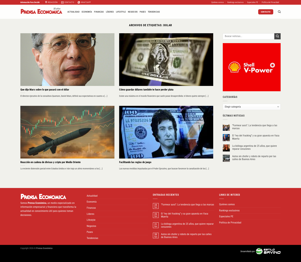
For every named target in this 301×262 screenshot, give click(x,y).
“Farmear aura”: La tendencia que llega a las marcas (254, 127)
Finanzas (99, 12)
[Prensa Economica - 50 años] (41, 12)
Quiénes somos (217, 2)
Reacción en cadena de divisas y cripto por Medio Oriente (50, 162)
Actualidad (73, 12)
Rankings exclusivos (235, 2)
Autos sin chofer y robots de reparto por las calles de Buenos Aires (254, 158)
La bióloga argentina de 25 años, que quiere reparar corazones (254, 147)
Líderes (110, 12)
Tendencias (154, 12)
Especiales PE (252, 2)
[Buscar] (279, 12)
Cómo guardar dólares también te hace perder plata (146, 89)
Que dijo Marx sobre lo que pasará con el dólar (44, 89)
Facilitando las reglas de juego (135, 162)
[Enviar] (277, 36)
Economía (87, 12)
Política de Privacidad (270, 2)
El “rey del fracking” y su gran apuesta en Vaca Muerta (255, 137)
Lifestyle (121, 12)
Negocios (132, 12)
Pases (142, 12)
